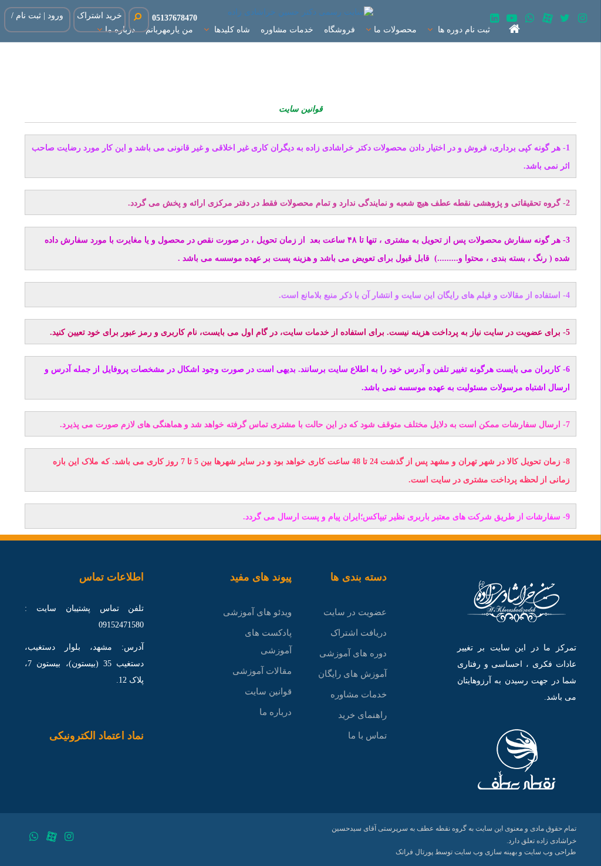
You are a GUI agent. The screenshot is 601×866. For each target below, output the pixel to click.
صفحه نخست (502, 32)
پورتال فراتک (414, 852)
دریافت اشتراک (358, 632)
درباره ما (275, 712)
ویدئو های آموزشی (257, 612)
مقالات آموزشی (262, 671)
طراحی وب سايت (550, 852)
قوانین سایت (268, 691)
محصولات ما (395, 29)
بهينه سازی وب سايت (485, 852)
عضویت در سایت (355, 612)
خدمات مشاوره (287, 29)
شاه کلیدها (231, 29)
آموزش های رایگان (352, 674)
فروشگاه (339, 29)
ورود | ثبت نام (39, 15)
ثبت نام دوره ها (462, 29)
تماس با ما (367, 735)
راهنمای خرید (362, 715)
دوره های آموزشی (353, 653)
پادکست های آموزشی (268, 641)
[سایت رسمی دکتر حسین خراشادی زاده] (300, 11)
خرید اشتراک (99, 15)
